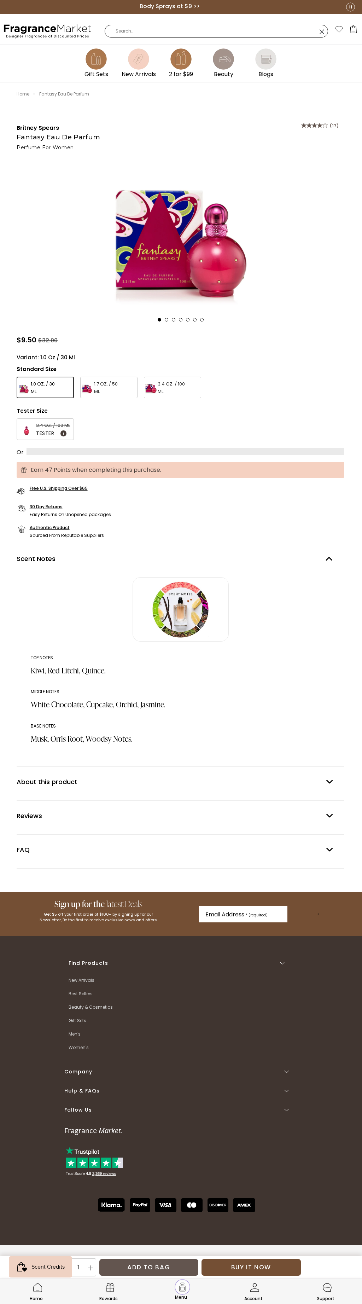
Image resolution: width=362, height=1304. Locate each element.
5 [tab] (189, 321)
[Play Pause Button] (350, 6)
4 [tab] (182, 321)
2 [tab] (168, 321)
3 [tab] (175, 321)
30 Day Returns (46, 507)
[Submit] (318, 914)
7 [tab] (204, 321)
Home (23, 94)
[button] (353, 29)
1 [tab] (161, 321)
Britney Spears (38, 128)
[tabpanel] (180, 234)
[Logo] (48, 31)
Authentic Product (50, 528)
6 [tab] (196, 321)
